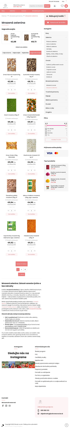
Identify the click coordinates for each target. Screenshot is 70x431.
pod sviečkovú (9, 326)
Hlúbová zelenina (51, 46)
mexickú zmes (22, 326)
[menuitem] (4, 11)
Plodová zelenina (51, 41)
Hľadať (47, 6)
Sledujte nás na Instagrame (18, 355)
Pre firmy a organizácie (42, 375)
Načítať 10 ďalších (22, 264)
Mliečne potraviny (52, 100)
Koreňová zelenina (52, 51)
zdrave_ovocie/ (6, 406)
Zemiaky (49, 49)
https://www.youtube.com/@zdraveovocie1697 (10, 406)
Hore (22, 274)
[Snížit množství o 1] (8, 89)
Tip (57, 135)
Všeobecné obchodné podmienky (46, 366)
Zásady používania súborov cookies (46, 378)
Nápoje (48, 96)
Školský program (54, 1)
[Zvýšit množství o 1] (15, 89)
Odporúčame (7, 53)
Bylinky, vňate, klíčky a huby (54, 54)
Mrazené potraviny (52, 81)
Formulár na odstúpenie (42, 372)
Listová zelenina (51, 44)
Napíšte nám (39, 360)
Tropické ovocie (51, 69)
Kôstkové (49, 77)
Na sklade (57, 129)
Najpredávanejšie (35, 53)
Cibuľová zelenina (51, 56)
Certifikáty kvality (40, 357)
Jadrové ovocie (51, 72)
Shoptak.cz (19, 426)
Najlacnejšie (16, 53)
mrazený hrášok (6, 307)
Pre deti (48, 104)
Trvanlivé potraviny (52, 92)
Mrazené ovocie (51, 85)
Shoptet (11, 426)
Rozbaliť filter (56, 140)
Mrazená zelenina (51, 88)
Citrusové (49, 74)
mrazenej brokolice (21, 324)
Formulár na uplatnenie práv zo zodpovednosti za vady (51, 382)
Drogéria (49, 112)
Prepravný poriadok (41, 369)
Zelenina (48, 37)
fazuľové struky (32, 307)
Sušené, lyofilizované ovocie (54, 64)
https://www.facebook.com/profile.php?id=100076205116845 (3, 406)
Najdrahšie (25, 53)
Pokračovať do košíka (57, 23)
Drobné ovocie (50, 67)
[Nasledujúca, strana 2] (21, 269)
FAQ (63, 1)
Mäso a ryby (50, 108)
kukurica (14, 307)
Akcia (57, 131)
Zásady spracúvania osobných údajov (47, 363)
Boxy (47, 33)
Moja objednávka (40, 386)
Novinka (57, 133)
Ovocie (48, 60)
